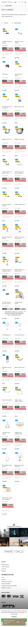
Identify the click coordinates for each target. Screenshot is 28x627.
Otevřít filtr (4, 23)
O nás (2, 577)
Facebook (3, 569)
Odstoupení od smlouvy (6, 581)
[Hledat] (20, 2)
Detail (3, 57)
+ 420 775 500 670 (5, 567)
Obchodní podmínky (5, 583)
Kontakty (3, 579)
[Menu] (25, 2)
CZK (15, 2)
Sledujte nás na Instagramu (14, 526)
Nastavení (14, 616)
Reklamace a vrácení (6, 588)
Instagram (3, 571)
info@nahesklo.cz (5, 564)
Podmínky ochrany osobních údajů (9, 586)
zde (16, 614)
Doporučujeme (17, 23)
